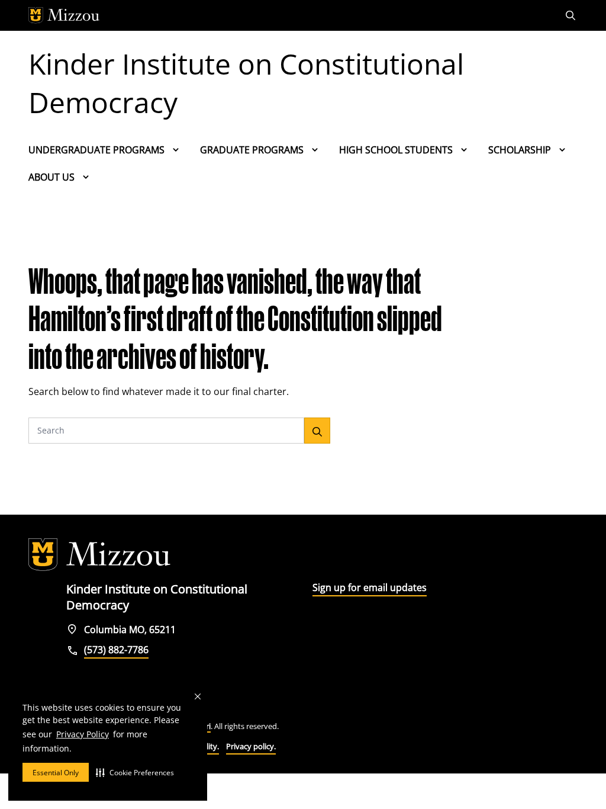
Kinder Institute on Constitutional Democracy (246, 82)
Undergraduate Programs (96, 149)
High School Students (396, 149)
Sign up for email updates (369, 587)
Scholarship (519, 149)
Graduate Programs (252, 149)
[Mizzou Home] (276, 15)
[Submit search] (317, 431)
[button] (135, 772)
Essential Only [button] (56, 773)
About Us (51, 177)
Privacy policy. (251, 746)
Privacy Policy (82, 734)
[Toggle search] (572, 15)
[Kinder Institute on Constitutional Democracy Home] (99, 555)
